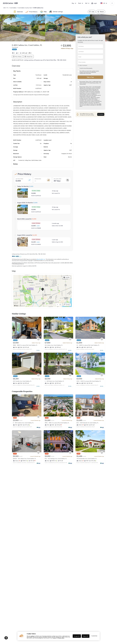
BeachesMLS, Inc (41, 259)
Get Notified (100, 114)
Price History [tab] (33, 12)
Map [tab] (45, 12)
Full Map (67, 304)
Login (95, 3)
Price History (18, 56)
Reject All (85, 636)
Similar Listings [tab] (58, 12)
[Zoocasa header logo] (10, 3)
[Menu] (112, 3)
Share (102, 12)
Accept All (77, 636)
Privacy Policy (61, 638)
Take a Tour (90, 77)
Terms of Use (83, 84)
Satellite (67, 277)
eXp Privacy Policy (94, 82)
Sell (86, 3)
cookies (32, 636)
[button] (44, 193)
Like (93, 12)
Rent (79, 3)
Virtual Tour (29, 56)
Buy (73, 3)
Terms (54, 638)
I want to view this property (86, 68)
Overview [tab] (20, 12)
